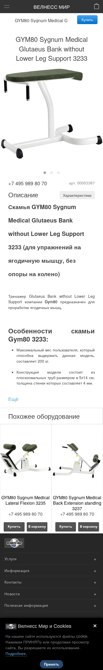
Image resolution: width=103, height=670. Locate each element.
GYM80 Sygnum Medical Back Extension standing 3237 (77, 503)
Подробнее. (16, 653)
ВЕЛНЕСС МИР (52, 6)
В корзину (37, 526)
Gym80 (51, 301)
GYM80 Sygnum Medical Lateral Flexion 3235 (25, 500)
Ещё (13, 398)
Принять (51, 664)
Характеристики (77, 195)
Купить (87, 19)
